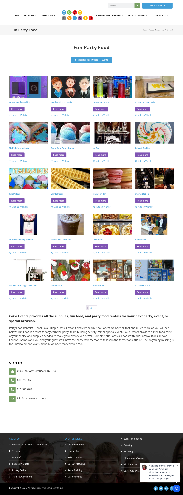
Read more (16, 109)
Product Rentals (137, 15)
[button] (18, 115)
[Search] (137, 5)
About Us (29, 15)
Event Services (48, 15)
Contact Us (160, 15)
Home (17, 15)
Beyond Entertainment (108, 15)
